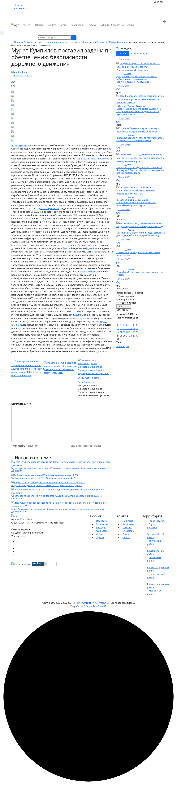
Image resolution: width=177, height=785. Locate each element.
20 (127, 332)
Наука (63, 24)
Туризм (100, 537)
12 (124, 328)
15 (133, 328)
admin (23, 72)
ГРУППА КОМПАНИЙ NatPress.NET (90, 602)
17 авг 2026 (124, 118)
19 (124, 332)
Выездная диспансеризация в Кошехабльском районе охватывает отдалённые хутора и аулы (136, 202)
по (127, 346)
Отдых (92, 24)
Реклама (19, 5)
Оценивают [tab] (125, 59)
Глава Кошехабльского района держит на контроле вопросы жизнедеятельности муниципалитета (139, 111)
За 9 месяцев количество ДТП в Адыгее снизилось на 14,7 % (43, 478)
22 (133, 332)
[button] (164, 28)
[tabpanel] (141, 140)
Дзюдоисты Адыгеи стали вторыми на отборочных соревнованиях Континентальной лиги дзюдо (136, 79)
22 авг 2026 (124, 239)
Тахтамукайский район (155, 536)
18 (121, 332)
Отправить (19, 445)
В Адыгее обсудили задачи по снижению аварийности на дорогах (46, 485)
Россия (26, 24)
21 (130, 332)
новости (120, 346)
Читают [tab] (123, 53)
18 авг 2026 (124, 177)
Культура (101, 527)
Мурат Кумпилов (118, 42)
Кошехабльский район (155, 552)
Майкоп (66, 248)
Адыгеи (78, 314)
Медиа (130, 24)
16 (137, 328)
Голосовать (124, 306)
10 (118, 328)
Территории (77, 24)
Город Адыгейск (152, 526)
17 (118, 332)
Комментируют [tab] (139, 53)
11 (121, 328)
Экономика (102, 524)
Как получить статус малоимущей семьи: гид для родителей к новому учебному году (140, 234)
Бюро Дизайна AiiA (96, 606)
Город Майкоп (156, 520)
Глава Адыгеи (83, 158)
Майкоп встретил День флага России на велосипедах (138, 254)
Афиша (105, 24)
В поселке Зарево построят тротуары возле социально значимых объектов (140, 139)
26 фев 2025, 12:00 (22, 75)
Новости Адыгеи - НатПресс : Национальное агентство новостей (49, 42)
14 (130, 328)
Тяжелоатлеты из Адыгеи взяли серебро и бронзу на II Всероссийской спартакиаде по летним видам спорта (140, 170)
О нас (20, 11)
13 (127, 328)
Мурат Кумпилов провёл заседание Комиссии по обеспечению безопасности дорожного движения (59, 469)
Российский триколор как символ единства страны (139, 273)
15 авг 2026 (124, 85)
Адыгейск (91, 248)
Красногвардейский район (158, 569)
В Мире (39, 24)
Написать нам (19, 8)
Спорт (99, 534)
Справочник (117, 24)
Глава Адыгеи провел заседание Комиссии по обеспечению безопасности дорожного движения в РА (58, 510)
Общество (102, 530)
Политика (101, 42)
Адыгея (52, 24)
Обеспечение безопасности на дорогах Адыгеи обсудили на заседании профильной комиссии (57, 497)
